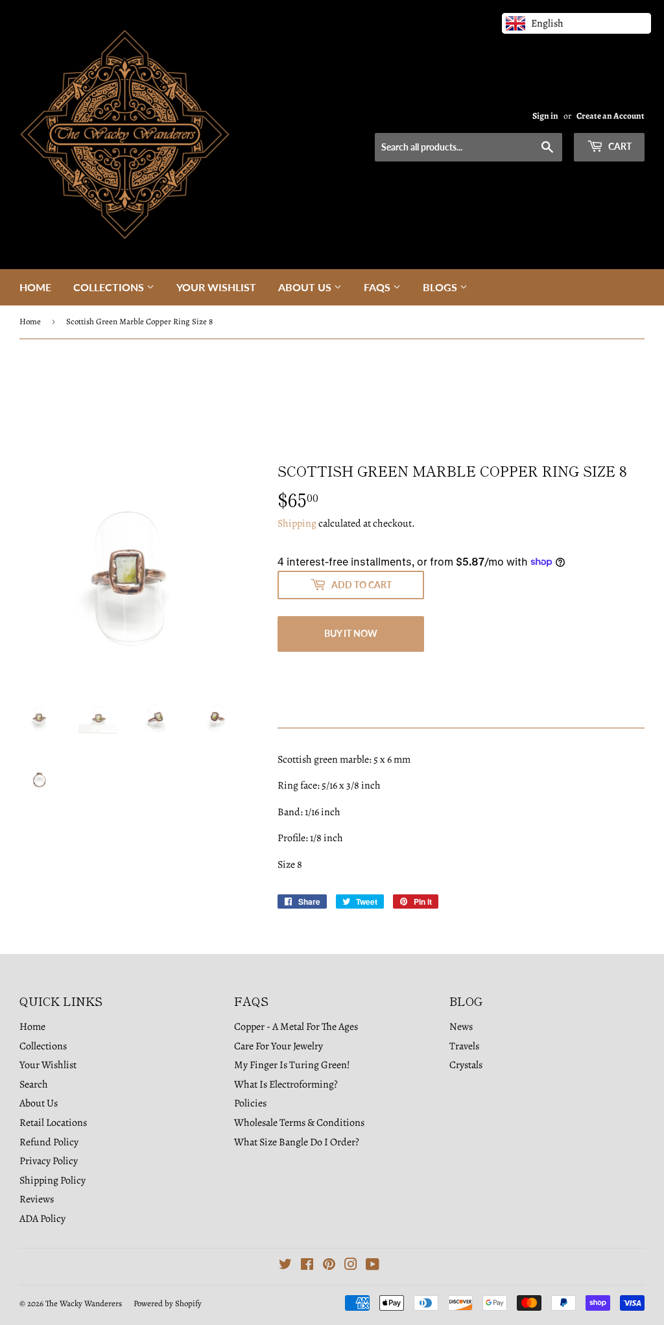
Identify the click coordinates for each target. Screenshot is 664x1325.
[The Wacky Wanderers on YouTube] (372, 1266)
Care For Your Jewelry (278, 1046)
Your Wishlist (216, 287)
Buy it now (350, 633)
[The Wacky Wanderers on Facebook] (307, 1266)
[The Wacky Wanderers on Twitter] (285, 1266)
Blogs (441, 287)
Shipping (297, 523)
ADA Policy (42, 1219)
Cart (619, 146)
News (461, 1027)
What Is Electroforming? (286, 1084)
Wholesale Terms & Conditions (299, 1123)
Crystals (465, 1065)
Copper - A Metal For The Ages (296, 1027)
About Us (306, 287)
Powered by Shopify (168, 1303)
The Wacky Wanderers (83, 1303)
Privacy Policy (48, 1161)
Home (35, 287)
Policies (250, 1103)
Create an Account (610, 116)
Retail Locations (53, 1123)
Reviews (36, 1199)
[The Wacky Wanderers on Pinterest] (329, 1266)
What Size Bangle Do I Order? (296, 1142)
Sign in (545, 116)
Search (33, 1084)
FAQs (378, 287)
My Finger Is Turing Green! (292, 1065)
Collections (110, 287)
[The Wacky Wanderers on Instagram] (350, 1266)
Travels (464, 1046)
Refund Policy (48, 1142)
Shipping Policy (52, 1180)
